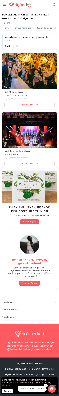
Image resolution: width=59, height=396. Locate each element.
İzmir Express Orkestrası (17, 151)
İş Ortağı (39, 374)
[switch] (15, 46)
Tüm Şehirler (8, 317)
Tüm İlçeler (7, 302)
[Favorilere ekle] (52, 57)
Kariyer (50, 374)
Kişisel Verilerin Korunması (19, 374)
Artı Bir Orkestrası (14, 92)
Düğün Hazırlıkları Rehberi (29, 363)
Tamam (7, 391)
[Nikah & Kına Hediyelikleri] (29, 199)
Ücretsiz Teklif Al (29, 104)
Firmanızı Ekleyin (29, 283)
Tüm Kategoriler (10, 309)
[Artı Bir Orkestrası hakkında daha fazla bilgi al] (29, 71)
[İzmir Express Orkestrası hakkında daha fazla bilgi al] (29, 130)
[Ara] (54, 4)
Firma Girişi (48, 369)
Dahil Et (8, 46)
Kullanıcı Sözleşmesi (15, 369)
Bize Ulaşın (34, 369)
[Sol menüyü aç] (4, 4)
